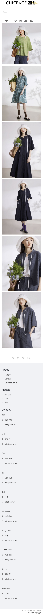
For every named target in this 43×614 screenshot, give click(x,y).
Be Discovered (11, 383)
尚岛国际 (8, 458)
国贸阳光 (8, 478)
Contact (8, 379)
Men (6, 399)
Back (5, 12)
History (8, 375)
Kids (6, 403)
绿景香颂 (8, 420)
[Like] (6, 21)
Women (8, 395)
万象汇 (7, 439)
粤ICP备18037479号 (34, 613)
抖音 (29, 358)
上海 (6, 497)
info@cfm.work (11, 425)
